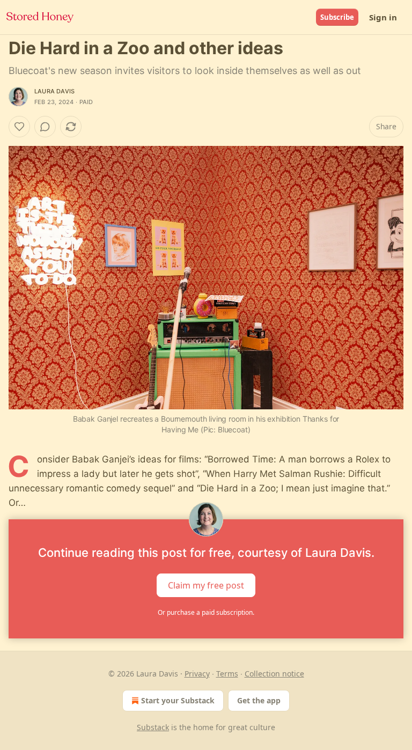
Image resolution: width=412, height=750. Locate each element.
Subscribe (337, 17)
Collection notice (274, 673)
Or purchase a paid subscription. (206, 612)
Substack (153, 727)
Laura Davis (54, 91)
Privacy (197, 673)
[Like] (19, 126)
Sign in (383, 17)
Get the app (259, 700)
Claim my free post (206, 585)
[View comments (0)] (45, 126)
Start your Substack (178, 700)
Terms (227, 673)
